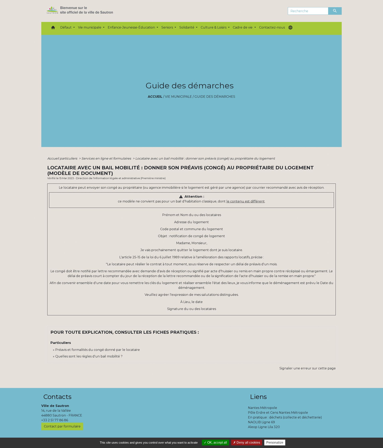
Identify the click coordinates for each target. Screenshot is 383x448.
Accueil (155, 97)
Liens (258, 397)
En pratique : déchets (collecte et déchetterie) (285, 417)
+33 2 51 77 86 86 (54, 420)
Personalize (274, 442)
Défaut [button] (66, 27)
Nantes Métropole (262, 408)
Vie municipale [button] (90, 27)
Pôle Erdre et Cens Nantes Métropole (278, 412)
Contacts (57, 397)
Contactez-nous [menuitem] (272, 27)
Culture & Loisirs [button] (214, 27)
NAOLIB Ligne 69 (261, 422)
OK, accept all (216, 442)
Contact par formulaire (62, 426)
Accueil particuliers (62, 158)
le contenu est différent (245, 201)
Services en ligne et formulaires (106, 158)
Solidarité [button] (187, 27)
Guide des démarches (214, 97)
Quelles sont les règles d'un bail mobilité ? (88, 356)
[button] (53, 28)
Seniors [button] (167, 27)
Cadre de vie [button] (243, 27)
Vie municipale (178, 97)
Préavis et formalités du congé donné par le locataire (97, 350)
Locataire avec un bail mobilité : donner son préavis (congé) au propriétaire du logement (205, 158)
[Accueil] (86, 11)
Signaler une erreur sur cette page (307, 368)
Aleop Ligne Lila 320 (264, 427)
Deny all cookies (248, 442)
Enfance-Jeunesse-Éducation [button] (132, 27)
